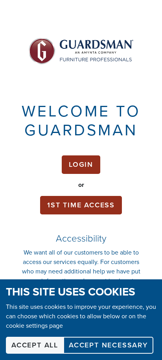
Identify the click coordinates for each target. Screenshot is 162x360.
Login (81, 164)
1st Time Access (81, 205)
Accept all (34, 345)
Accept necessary (108, 345)
